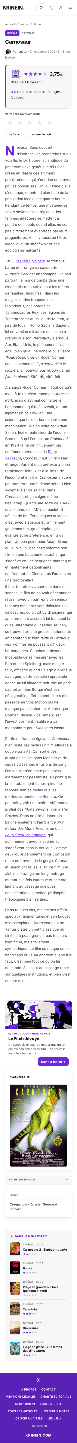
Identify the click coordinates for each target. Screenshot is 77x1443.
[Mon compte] (60, 8)
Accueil (10, 24)
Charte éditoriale (55, 1396)
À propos (28, 1389)
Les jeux (54, 1418)
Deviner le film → (53, 1061)
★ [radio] (10, 122)
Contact (48, 1389)
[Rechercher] (41, 7)
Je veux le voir (41, 134)
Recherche (38, 1425)
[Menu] (70, 8)
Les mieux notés (56, 1411)
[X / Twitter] (38, 1380)
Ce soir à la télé (29, 1418)
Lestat (22, 51)
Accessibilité (51, 1404)
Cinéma (23, 24)
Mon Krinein (25, 1404)
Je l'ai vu (15, 134)
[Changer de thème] (51, 8)
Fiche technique (22, 1179)
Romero (49, 796)
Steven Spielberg (30, 261)
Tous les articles (23, 1411)
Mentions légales (21, 1396)
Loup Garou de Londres (25, 835)
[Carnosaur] (38, 1126)
